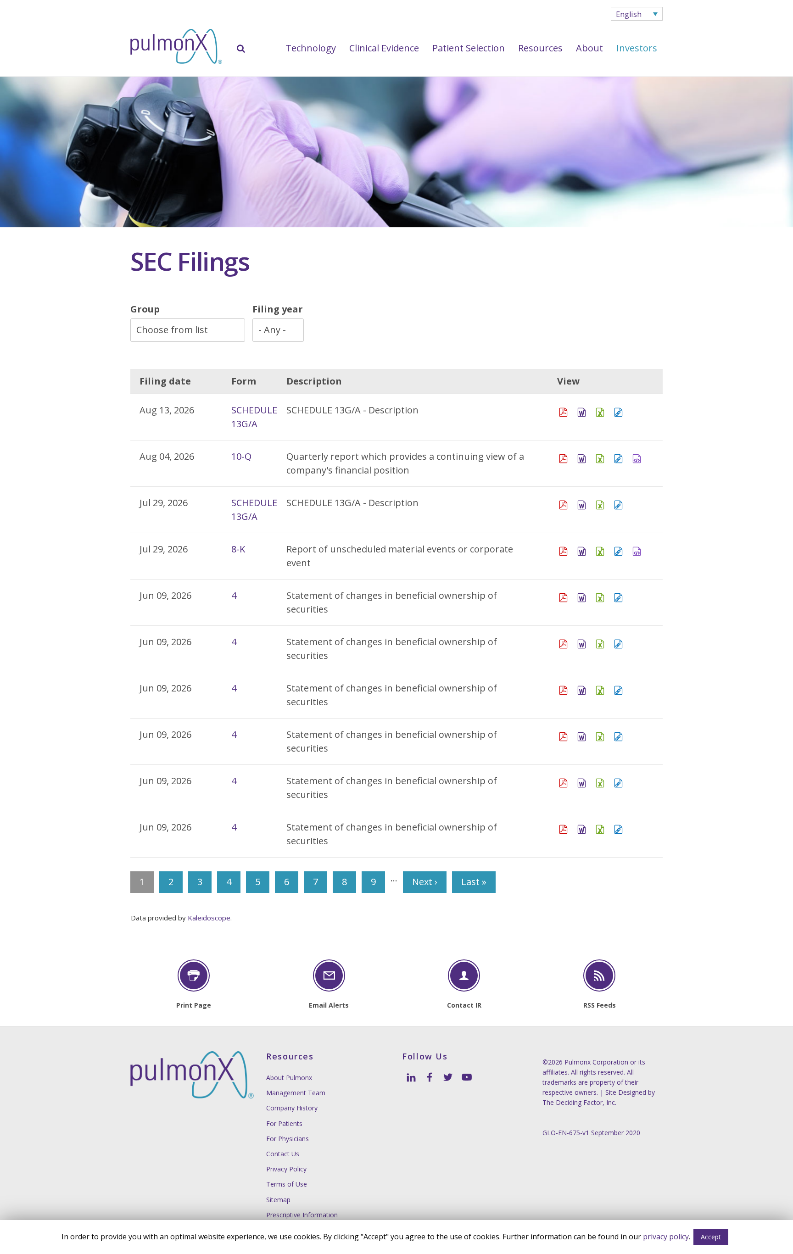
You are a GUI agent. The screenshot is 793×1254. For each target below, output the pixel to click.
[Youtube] (466, 1076)
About (589, 48)
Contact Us (282, 1153)
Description (314, 381)
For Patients (284, 1123)
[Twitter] (448, 1076)
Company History (292, 1108)
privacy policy (666, 1237)
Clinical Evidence (384, 48)
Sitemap (278, 1199)
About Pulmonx (289, 1077)
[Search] (241, 48)
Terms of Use (286, 1184)
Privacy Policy (286, 1169)
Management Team (295, 1092)
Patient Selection (468, 48)
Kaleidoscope (209, 917)
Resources (540, 48)
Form (243, 381)
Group (145, 309)
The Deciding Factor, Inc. (579, 1102)
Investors (636, 48)
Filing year (277, 309)
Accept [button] (711, 1236)
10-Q (241, 456)
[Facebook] (429, 1076)
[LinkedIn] (411, 1076)
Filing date (165, 381)
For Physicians (287, 1138)
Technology (310, 48)
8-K (238, 549)
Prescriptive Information (302, 1214)
